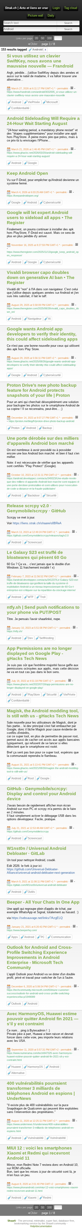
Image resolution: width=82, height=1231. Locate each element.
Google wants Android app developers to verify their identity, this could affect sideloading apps (42, 334)
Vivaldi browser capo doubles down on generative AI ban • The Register (40, 277)
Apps (14, 937)
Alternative (18, 1073)
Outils (31, 891)
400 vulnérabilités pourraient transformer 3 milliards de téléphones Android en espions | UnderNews (41, 1091)
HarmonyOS (35, 1066)
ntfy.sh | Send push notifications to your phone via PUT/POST (43, 610)
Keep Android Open (27, 173)
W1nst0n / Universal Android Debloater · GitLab (36, 851)
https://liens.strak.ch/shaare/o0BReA (37, 523)
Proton (15, 428)
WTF (30, 597)
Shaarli (12, 1220)
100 (49, 38)
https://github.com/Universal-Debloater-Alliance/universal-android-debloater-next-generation (41, 871)
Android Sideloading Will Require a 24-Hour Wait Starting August (43, 121)
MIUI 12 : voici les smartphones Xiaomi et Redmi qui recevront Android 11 (39, 1153)
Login (56, 8)
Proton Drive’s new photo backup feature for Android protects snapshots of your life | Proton (42, 390)
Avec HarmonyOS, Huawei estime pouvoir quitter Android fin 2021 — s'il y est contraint (42, 1018)
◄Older (32, 44)
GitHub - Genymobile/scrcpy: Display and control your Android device (41, 793)
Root (31, 778)
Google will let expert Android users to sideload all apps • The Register (39, 217)
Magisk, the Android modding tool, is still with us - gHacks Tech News (43, 713)
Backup (47, 428)
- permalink (40, 88)
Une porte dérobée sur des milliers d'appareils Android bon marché (43, 441)
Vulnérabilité (36, 1138)
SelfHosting (46, 638)
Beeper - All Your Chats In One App (43, 902)
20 (36, 38)
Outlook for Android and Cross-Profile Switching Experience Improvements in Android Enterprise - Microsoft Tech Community (39, 957)
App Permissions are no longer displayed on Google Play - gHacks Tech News (39, 653)
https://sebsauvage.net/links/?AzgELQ (37, 918)
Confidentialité (20, 108)
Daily (51, 15)
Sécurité (51, 495)
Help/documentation (41, 1226)
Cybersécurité (52, 202)
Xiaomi (32, 1197)
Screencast (35, 542)
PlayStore (34, 694)
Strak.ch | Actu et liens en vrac (26, 8)
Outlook (16, 1003)
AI (49, 318)
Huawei (16, 1066)
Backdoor (34, 495)
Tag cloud (70, 8)
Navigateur (34, 318)
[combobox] (21, 29)
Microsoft (52, 102)
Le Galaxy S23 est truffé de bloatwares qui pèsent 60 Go (37, 555)
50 (42, 38)
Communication (61, 937)
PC (43, 937)
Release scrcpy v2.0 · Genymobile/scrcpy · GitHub (36, 508)
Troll (43, 597)
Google (32, 163)
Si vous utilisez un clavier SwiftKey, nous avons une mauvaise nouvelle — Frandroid (40, 61)
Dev (30, 638)
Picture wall (35, 15)
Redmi (47, 1197)
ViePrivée (34, 102)
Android (39, 49)
